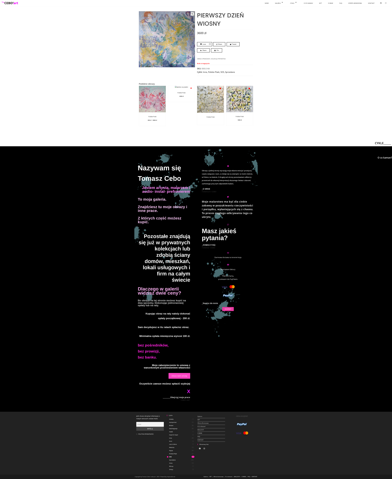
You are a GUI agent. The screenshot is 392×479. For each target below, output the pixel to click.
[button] (192, 13)
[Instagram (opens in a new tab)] (385, 3)
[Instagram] (204, 448)
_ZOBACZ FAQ (208, 245)
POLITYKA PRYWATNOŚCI (146, 434)
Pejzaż (171, 450)
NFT (199, 420)
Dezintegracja (173, 428)
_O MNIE (206, 188)
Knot (170, 441)
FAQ (199, 436)
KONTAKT (200, 440)
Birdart (171, 425)
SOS (222, 72)
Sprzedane (230, 72)
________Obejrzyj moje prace (176, 397)
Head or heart (173, 435)
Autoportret (173, 422)
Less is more (173, 444)
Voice (170, 463)
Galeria (200, 416)
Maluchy (171, 447)
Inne (205, 72)
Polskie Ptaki (213, 72)
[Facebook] (199, 448)
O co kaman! (202, 426)
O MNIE (200, 433)
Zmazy (171, 469)
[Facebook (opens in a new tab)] (380, 3)
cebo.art (185, 400)
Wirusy (171, 466)
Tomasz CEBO (208, 248)
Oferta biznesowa (203, 423)
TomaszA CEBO (209, 192)
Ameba (171, 419)
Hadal (171, 432)
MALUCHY (201, 430)
